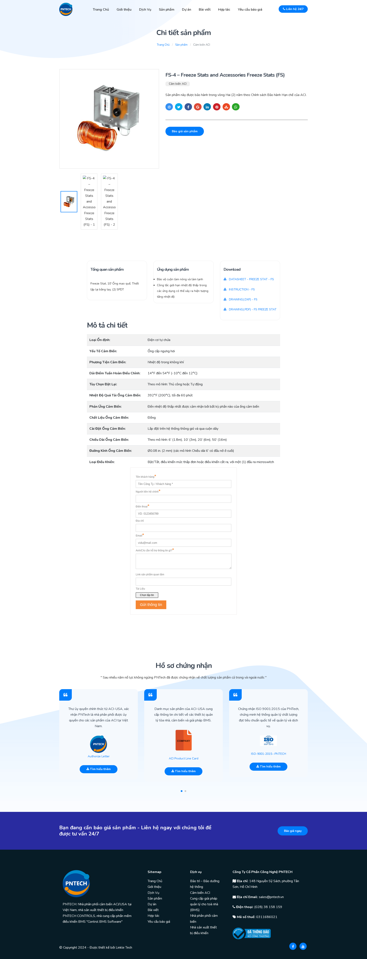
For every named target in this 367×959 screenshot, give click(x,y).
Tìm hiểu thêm (100, 769)
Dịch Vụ (145, 9)
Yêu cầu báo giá (250, 9)
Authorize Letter (99, 756)
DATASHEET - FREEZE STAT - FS (251, 279)
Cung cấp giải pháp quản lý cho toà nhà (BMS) (204, 904)
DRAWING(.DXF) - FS (242, 299)
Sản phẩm (166, 9)
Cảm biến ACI (177, 84)
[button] (181, 791)
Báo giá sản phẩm (185, 131)
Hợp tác (224, 9)
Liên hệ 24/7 (294, 9)
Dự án (186, 9)
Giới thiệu (124, 9)
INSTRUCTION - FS (241, 289)
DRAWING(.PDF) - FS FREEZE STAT (252, 309)
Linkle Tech (124, 947)
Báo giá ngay (292, 831)
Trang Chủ (101, 9)
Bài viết (204, 9)
